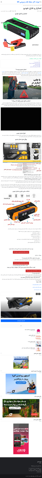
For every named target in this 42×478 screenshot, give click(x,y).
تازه (21, 325)
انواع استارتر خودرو (37, 64)
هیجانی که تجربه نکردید (36, 371)
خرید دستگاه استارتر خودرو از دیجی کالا (21, 263)
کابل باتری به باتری (25, 72)
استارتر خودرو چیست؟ (37, 62)
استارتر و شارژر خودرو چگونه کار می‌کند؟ (34, 63)
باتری (21, 303)
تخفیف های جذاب (37, 419)
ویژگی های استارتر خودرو (36, 65)
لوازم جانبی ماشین (36, 5)
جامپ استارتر (31, 5)
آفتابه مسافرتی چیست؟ (31, 341)
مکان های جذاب (37, 396)
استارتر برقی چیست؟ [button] (36, 273)
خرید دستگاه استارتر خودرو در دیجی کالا (21, 252)
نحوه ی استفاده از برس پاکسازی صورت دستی (28, 348)
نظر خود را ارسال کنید (21, 320)
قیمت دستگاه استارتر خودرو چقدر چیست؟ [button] (20, 265)
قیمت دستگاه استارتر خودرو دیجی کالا (33, 271)
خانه (40, 5)
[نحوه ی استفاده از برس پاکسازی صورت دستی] (38, 349)
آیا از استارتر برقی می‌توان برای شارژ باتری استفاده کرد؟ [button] (30, 277)
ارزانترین (37, 284)
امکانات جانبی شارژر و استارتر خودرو (35, 66)
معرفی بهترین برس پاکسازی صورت (30, 329)
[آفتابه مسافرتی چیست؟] (38, 344)
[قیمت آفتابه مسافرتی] (38, 337)
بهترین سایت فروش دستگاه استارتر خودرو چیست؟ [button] (31, 258)
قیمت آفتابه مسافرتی (32, 335)
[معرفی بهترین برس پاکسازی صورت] (38, 331)
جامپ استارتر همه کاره (37, 289)
